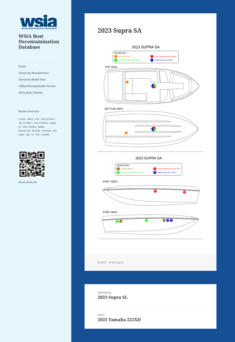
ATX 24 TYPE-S (41, 122)
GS (20, 126)
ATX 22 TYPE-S (26, 122)
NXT (55, 130)
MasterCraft (24, 130)
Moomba (36, 130)
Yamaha (46, 134)
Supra (21, 134)
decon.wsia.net (28, 182)
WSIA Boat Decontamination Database (39, 41)
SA (113, 262)
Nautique (46, 130)
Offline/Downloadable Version (37, 86)
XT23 (37, 134)
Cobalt (53, 122)
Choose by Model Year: (32, 79)
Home (22, 66)
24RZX (30, 119)
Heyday (32, 126)
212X (37, 119)
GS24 (25, 126)
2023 (103, 262)
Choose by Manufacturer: (34, 73)
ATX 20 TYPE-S (48, 119)
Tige (28, 134)
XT (32, 134)
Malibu (41, 126)
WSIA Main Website (31, 92)
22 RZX (22, 119)
